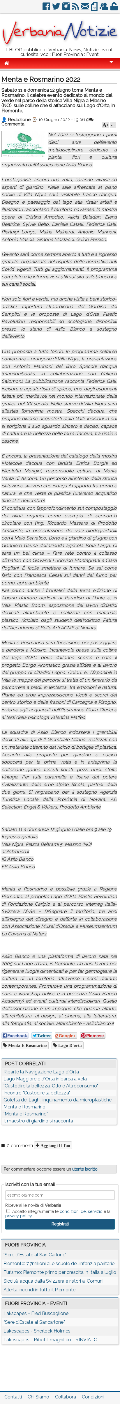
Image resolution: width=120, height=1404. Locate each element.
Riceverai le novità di (33, 1205)
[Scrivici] (85, 8)
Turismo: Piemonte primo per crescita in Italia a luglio (59, 1272)
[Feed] (76, 8)
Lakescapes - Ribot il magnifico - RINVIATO (50, 1339)
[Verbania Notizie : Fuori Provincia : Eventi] (60, 45)
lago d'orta (69, 1045)
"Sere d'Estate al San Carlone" (34, 1255)
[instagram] (66, 8)
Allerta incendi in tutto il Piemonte (39, 1290)
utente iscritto (85, 1169)
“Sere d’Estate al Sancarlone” (34, 1322)
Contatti (13, 1397)
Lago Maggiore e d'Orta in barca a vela (45, 1079)
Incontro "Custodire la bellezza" (36, 1093)
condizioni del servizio (81, 1211)
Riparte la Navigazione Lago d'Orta (41, 1072)
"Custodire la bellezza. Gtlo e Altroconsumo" (50, 1086)
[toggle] (111, 66)
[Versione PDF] (94, 8)
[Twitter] (56, 8)
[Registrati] (104, 8)
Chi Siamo (38, 1397)
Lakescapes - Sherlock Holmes (36, 1331)
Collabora (65, 1397)
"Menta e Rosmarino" (25, 1114)
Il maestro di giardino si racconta (38, 1121)
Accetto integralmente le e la (57, 1213)
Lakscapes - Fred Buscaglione (35, 1313)
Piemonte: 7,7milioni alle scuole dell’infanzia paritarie (58, 1263)
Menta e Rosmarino (27, 1045)
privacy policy (18, 1215)
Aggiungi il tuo (54, 1145)
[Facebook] (47, 8)
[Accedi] (114, 8)
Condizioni (93, 1397)
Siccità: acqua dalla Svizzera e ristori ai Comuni (53, 1281)
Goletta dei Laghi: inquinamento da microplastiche (57, 1100)
